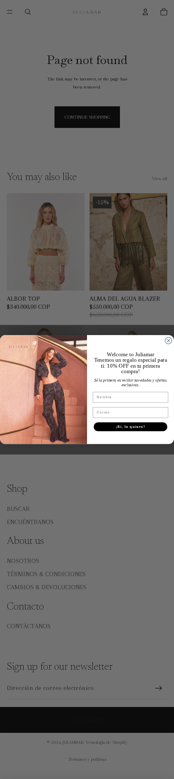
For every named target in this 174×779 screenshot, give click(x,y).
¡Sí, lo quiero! (130, 426)
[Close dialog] (168, 340)
